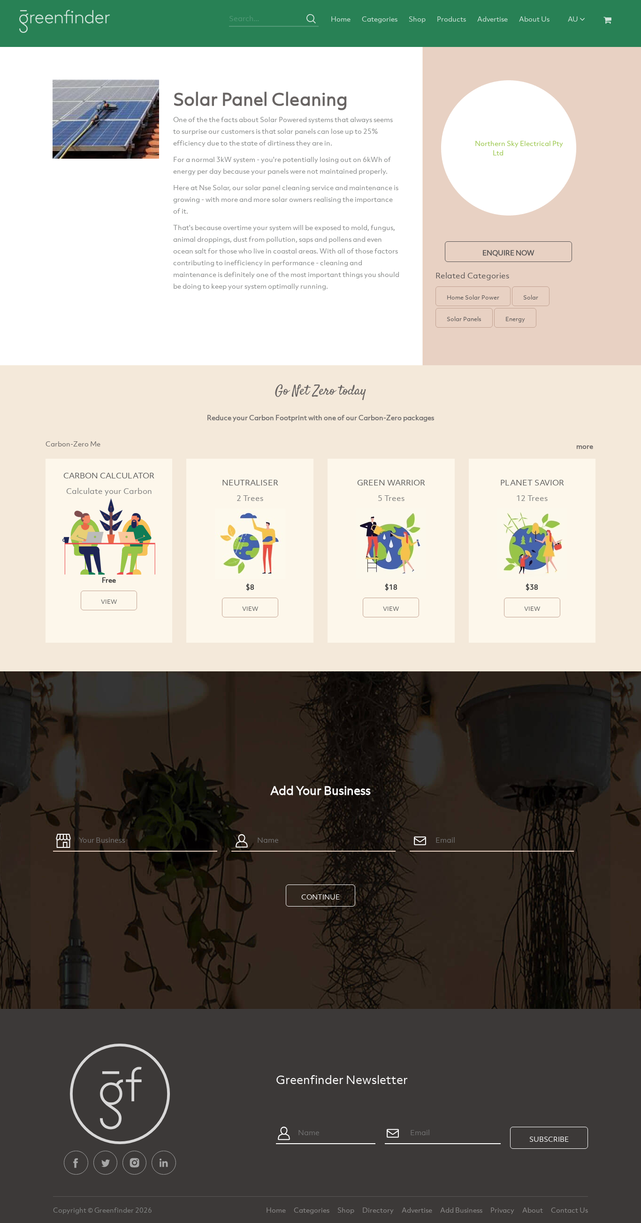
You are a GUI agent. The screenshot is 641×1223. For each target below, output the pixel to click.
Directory (378, 1210)
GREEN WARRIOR (391, 482)
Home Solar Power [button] (473, 297)
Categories (379, 18)
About (533, 1210)
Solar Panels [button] (464, 319)
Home (341, 18)
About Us (534, 18)
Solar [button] (530, 297)
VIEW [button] (109, 601)
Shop (417, 18)
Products (451, 18)
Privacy (503, 1210)
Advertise (492, 18)
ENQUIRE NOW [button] (508, 252)
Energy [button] (515, 319)
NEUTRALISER (250, 482)
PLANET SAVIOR (532, 482)
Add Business (462, 1210)
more (584, 446)
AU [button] (574, 18)
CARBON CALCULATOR (108, 475)
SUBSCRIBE (549, 1139)
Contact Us (569, 1210)
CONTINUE (320, 896)
